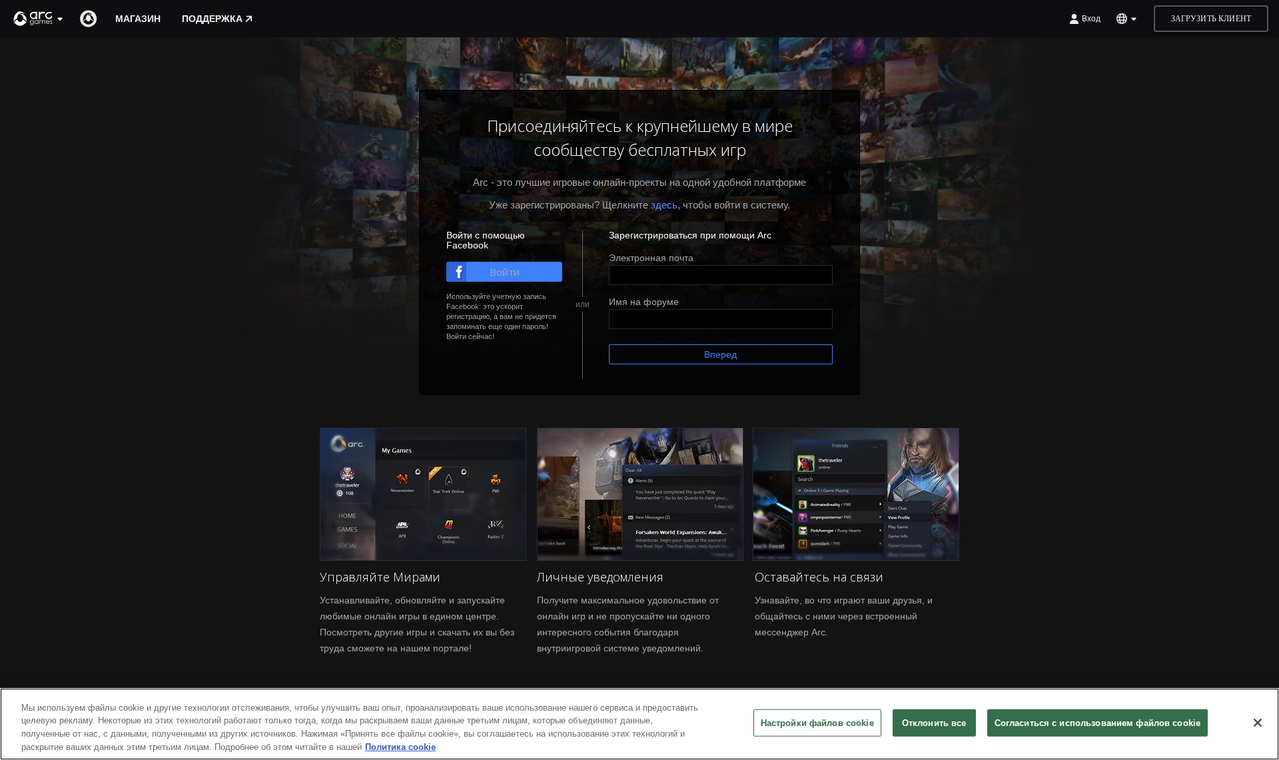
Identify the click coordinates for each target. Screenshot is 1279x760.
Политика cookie (400, 746)
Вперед (720, 354)
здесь (664, 204)
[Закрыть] (1257, 722)
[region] (639, 724)
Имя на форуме (644, 301)
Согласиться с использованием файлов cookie (1097, 723)
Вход (1091, 18)
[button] (39, 18)
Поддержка (212, 19)
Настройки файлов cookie (817, 723)
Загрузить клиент (1211, 18)
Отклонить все (934, 723)
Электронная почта (651, 257)
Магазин (138, 19)
